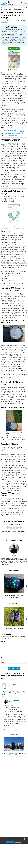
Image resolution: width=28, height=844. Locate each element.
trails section (18, 403)
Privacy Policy (18, 842)
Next (26, 586)
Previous (2, 586)
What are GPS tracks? (10, 130)
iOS (19, 239)
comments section (17, 514)
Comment (4, 641)
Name (3, 658)
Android (3, 241)
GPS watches (14, 92)
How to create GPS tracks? (12, 135)
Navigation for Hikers (4, 22)
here (2, 249)
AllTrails (3, 391)
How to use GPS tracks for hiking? (14, 132)
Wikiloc (15, 389)
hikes (6, 564)
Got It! (10, 842)
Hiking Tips (23, 20)
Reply (4, 697)
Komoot (21, 389)
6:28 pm (15, 705)
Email (3, 662)
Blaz (3, 20)
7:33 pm (13, 688)
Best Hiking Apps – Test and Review (12, 285)
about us (11, 753)
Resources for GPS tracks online (13, 133)
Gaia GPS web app (6, 498)
